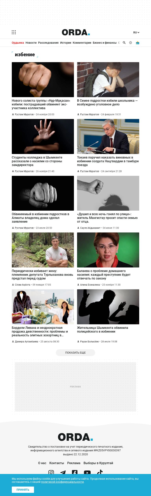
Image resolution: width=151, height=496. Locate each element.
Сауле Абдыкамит (90, 228)
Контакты (56, 463)
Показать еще (75, 352)
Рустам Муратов (24, 114)
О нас (42, 463)
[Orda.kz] (75, 443)
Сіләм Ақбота (22, 284)
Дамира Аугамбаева (26, 341)
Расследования (48, 42)
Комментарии (82, 42)
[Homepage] (76, 32)
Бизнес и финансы (105, 42)
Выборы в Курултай (98, 463)
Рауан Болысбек (89, 341)
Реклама (73, 463)
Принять (23, 489)
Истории (65, 42)
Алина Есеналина (90, 284)
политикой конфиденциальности (62, 481)
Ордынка (18, 42)
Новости (31, 42)
